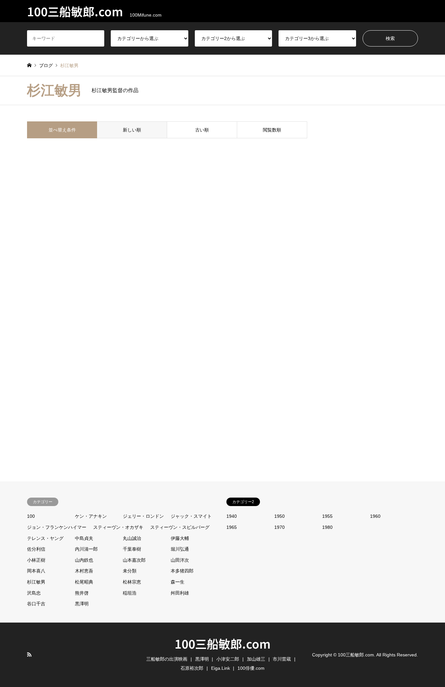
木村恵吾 (84, 570)
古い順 (202, 129)
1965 (231, 527)
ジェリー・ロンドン (143, 516)
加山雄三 (256, 659)
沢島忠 (34, 593)
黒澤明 (82, 603)
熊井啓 (82, 593)
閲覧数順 (272, 129)
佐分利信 (36, 549)
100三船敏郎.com (223, 643)
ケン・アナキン (91, 516)
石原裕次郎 (191, 668)
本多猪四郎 (182, 570)
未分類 (129, 570)
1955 (327, 516)
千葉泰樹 (132, 549)
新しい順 (132, 129)
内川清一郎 (86, 549)
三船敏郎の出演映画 (166, 659)
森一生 (177, 581)
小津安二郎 (227, 659)
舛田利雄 (180, 593)
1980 (327, 527)
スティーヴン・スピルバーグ (179, 527)
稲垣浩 (129, 593)
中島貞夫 (84, 538)
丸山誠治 (132, 538)
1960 (375, 516)
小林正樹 (36, 560)
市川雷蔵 (282, 659)
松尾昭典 (84, 581)
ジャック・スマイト (191, 516)
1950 (279, 516)
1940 (231, 516)
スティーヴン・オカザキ (118, 527)
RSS (29, 654)
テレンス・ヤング (45, 538)
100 (31, 516)
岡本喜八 (36, 570)
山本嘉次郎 (134, 560)
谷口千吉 (36, 603)
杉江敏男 (36, 581)
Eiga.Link (220, 668)
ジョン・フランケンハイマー (56, 527)
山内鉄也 (84, 560)
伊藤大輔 (180, 538)
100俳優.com (251, 668)
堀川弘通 (180, 549)
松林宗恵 (132, 581)
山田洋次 (180, 560)
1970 (279, 527)
